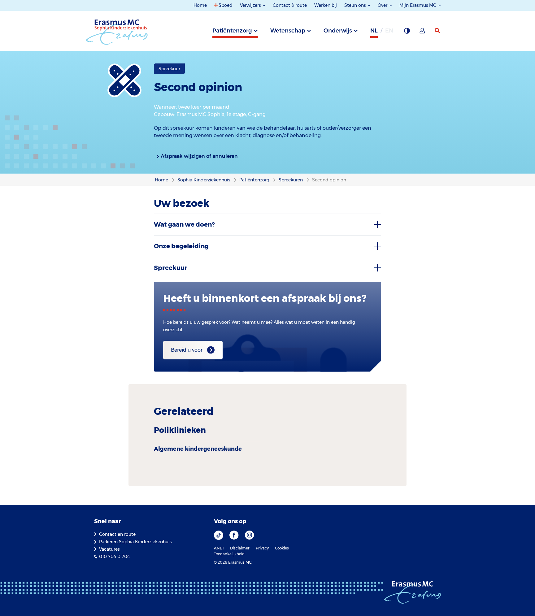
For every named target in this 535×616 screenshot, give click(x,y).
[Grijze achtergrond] (407, 32)
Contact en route (117, 534)
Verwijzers (251, 5)
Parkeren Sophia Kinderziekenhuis (135, 541)
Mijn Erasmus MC (418, 5)
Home (200, 5)
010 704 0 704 (114, 556)
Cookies (282, 548)
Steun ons (355, 5)
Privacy (262, 548)
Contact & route (290, 5)
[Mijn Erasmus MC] (423, 32)
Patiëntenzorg (232, 30)
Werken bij (325, 5)
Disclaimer (240, 548)
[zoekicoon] (438, 30)
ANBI (219, 548)
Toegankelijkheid (229, 554)
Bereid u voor (186, 350)
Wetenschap (287, 30)
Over (383, 5)
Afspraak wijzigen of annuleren (199, 156)
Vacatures (109, 549)
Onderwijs (338, 30)
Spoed (226, 5)
